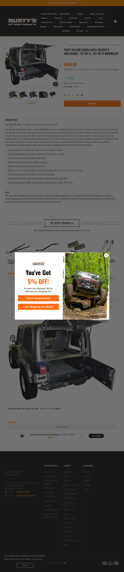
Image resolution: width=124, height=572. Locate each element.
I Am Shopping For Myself (38, 306)
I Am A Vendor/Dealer (38, 298)
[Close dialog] (106, 255)
